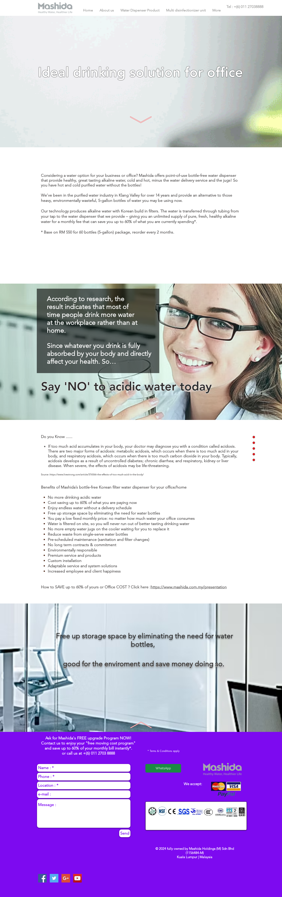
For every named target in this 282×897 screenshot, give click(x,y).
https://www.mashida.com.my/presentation (189, 587)
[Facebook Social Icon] (42, 878)
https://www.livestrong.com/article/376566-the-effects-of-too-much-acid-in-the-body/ (97, 474)
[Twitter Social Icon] (54, 878)
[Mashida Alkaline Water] (77, 878)
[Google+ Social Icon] (65, 878)
